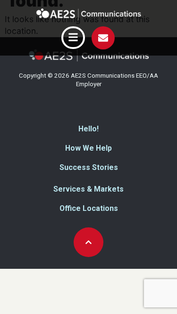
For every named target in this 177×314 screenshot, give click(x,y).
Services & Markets (88, 189)
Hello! (88, 128)
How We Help (88, 148)
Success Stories (88, 167)
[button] (73, 37)
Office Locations (88, 208)
